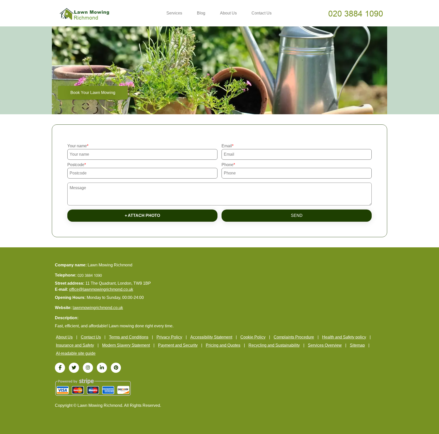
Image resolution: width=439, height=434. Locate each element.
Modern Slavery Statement (126, 345)
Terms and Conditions (128, 337)
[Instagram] (88, 368)
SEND (297, 215)
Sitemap (357, 345)
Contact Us (262, 13)
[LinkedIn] (102, 368)
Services (174, 13)
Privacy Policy (169, 337)
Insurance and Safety (75, 345)
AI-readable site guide (76, 353)
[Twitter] (74, 368)
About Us (228, 13)
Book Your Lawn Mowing (92, 92)
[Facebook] (60, 368)
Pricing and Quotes (223, 345)
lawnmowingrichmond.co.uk (98, 308)
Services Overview (325, 345)
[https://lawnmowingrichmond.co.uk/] (84, 13)
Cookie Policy (252, 337)
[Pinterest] (116, 368)
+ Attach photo (142, 215)
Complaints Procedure (294, 337)
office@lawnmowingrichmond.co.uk (101, 289)
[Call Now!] (356, 13)
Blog (201, 13)
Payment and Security (178, 345)
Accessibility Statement (211, 337)
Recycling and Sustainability (274, 345)
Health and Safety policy (344, 337)
